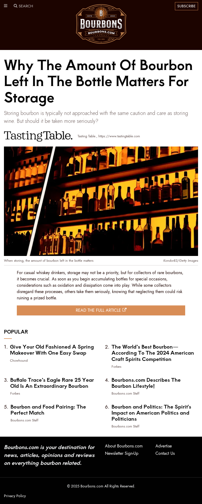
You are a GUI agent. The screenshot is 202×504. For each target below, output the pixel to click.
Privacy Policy (15, 495)
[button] (6, 6)
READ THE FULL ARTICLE (99, 310)
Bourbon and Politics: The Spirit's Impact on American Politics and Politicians (151, 412)
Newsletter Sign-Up (121, 453)
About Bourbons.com (124, 446)
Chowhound (19, 360)
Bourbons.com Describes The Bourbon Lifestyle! (146, 382)
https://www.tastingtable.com (119, 136)
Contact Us (165, 453)
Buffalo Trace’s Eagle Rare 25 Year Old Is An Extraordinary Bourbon (52, 382)
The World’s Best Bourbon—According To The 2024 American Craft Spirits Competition (153, 352)
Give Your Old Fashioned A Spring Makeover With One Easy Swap (52, 349)
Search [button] (25, 6)
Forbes (116, 366)
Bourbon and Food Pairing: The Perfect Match (48, 409)
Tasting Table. (87, 136)
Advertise (163, 446)
